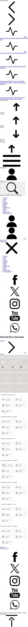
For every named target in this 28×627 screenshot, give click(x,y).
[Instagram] (14, 309)
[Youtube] (14, 321)
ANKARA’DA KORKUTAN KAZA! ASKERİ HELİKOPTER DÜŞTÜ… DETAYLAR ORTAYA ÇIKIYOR (13, 83)
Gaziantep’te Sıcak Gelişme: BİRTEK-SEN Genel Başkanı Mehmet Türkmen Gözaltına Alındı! (12, 98)
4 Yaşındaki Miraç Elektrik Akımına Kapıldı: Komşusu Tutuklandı (13, 66)
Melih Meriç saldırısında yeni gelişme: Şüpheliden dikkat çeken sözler (14, 38)
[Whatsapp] (14, 333)
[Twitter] (14, 297)
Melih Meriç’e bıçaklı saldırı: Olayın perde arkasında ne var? (13, 52)
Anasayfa (2, 340)
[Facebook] (14, 285)
